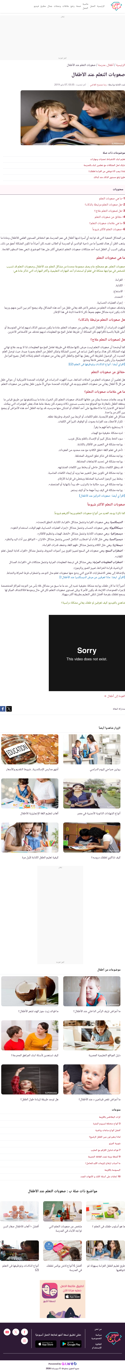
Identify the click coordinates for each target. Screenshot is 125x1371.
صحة (78, 6)
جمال (49, 6)
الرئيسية (101, 6)
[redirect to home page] (116, 6)
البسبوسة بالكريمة (112, 1170)
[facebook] (24, 1332)
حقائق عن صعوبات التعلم (108, 217)
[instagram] (24, 1340)
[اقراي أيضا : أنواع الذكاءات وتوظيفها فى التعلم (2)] (97, 364)
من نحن (98, 1329)
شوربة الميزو (114, 1144)
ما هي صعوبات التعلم (110, 198)
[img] (62, 1299)
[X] (15, 1332)
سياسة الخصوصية (96, 1337)
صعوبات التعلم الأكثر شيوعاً (107, 229)
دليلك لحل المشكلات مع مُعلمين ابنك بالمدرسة (104, 165)
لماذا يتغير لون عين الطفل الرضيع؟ (104, 1137)
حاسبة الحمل (85, 6)
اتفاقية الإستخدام (97, 1346)
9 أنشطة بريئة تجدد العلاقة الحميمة (104, 1157)
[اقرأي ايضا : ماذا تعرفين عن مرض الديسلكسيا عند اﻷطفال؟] (92, 577)
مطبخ (43, 6)
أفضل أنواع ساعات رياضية (107, 1130)
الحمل (92, 6)
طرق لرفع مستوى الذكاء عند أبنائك (109, 177)
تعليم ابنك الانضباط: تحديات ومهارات (107, 159)
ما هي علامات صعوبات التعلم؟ (105, 223)
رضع (72, 6)
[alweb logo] (69, 1364)
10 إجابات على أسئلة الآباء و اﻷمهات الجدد (100, 1177)
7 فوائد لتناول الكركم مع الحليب (105, 1150)
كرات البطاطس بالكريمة (109, 1117)
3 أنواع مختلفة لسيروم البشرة (106, 1124)
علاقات (65, 6)
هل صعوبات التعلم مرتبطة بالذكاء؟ (103, 204)
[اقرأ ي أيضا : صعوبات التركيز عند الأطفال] (102, 496)
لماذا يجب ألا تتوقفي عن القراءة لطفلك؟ (107, 171)
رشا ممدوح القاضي (98, 85)
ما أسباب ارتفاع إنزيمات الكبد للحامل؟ (102, 1163)
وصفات (57, 6)
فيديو (36, 6)
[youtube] (7, 1332)
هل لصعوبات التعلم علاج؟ (108, 211)
